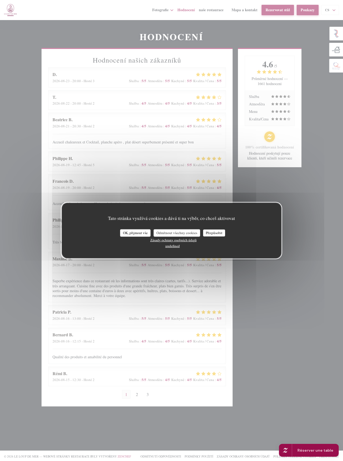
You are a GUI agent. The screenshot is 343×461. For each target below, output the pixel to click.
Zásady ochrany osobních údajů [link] (173, 239)
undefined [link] (172, 245)
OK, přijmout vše (135, 232)
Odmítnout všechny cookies (176, 232)
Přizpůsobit (214, 232)
